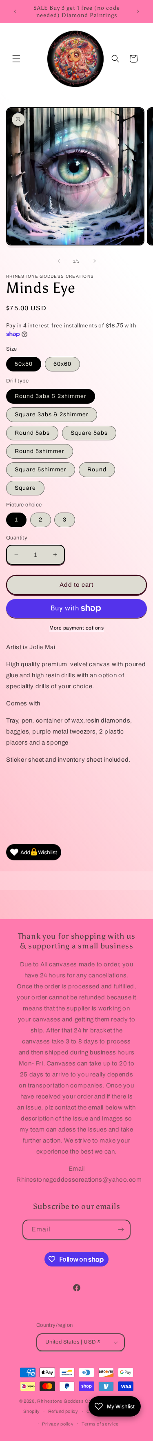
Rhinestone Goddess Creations (72, 1401)
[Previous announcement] (15, 11)
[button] (16, 59)
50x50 (24, 364)
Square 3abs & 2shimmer (52, 414)
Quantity (16, 538)
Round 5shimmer (39, 451)
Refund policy (63, 1411)
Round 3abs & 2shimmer (50, 396)
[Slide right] (95, 261)
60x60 (62, 364)
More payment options (76, 628)
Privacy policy (57, 1423)
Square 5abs (89, 433)
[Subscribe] (121, 1230)
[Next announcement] (138, 11)
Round (96, 469)
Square (25, 488)
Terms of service (100, 1423)
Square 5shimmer (41, 469)
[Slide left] (59, 261)
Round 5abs (32, 433)
